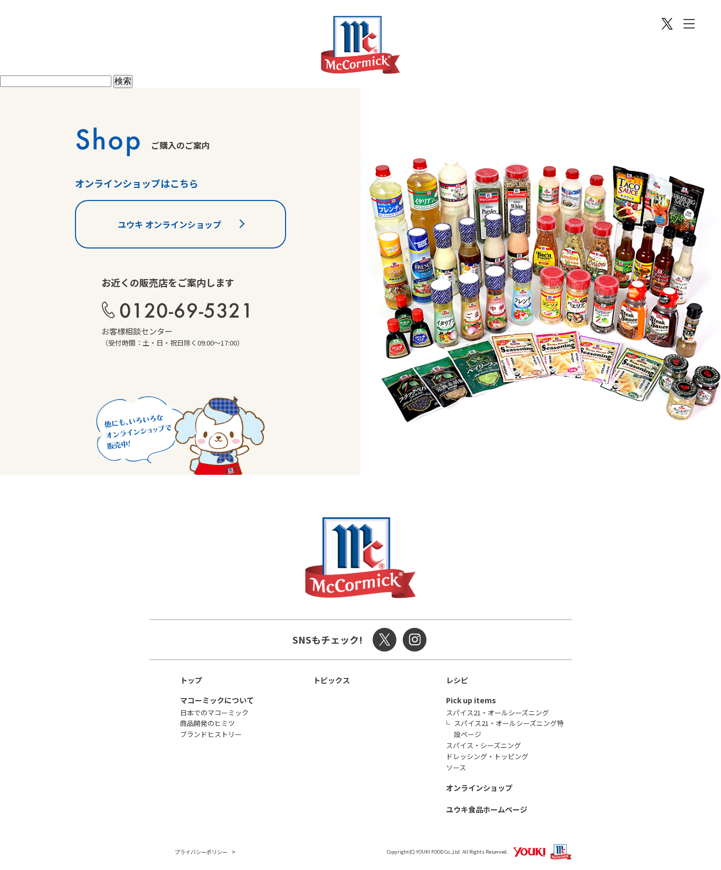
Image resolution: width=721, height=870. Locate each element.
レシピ (457, 680)
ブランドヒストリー (211, 734)
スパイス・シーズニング (483, 745)
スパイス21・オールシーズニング (497, 713)
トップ (191, 680)
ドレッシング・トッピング (487, 756)
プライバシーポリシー (201, 852)
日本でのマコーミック (214, 713)
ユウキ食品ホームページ (486, 809)
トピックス (331, 680)
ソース (456, 767)
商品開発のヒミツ (207, 723)
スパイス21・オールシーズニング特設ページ (509, 728)
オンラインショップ (479, 787)
